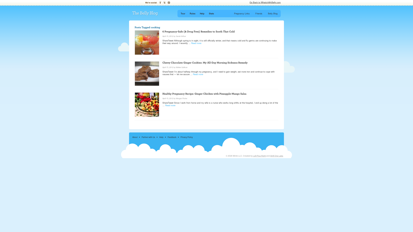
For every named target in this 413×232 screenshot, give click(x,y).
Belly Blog (272, 13)
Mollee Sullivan (181, 67)
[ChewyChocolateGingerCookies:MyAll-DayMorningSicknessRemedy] (205, 62)
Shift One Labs (276, 155)
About (134, 137)
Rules (192, 13)
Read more (196, 43)
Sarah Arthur (181, 36)
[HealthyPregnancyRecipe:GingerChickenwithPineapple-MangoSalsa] (204, 93)
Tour (183, 13)
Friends (258, 13)
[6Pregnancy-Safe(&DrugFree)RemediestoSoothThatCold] (198, 31)
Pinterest (169, 2)
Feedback (172, 137)
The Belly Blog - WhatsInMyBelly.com (145, 13)
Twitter (164, 2)
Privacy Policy (187, 137)
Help (202, 13)
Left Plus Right (259, 155)
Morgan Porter (181, 98)
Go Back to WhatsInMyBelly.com (265, 2)
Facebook (160, 2)
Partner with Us (148, 137)
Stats (211, 13)
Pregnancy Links (242, 13)
